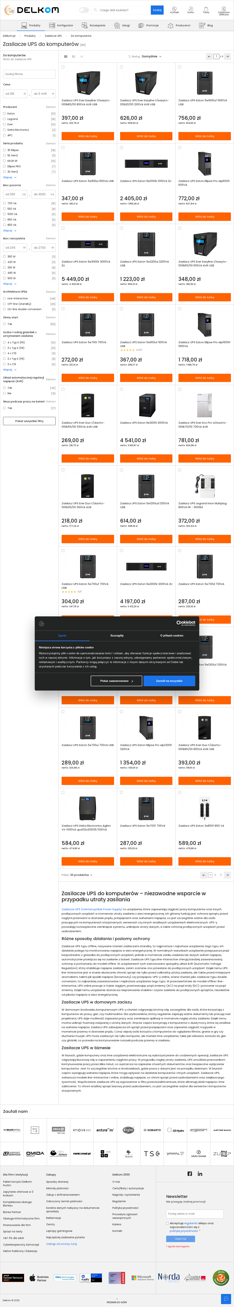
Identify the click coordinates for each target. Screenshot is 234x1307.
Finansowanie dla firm (17, 1225)
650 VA (11, 219)
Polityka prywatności (125, 1208)
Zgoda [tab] (62, 635)
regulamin (191, 1223)
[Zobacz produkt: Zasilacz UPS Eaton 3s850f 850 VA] (204, 808)
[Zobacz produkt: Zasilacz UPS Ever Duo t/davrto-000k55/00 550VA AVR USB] (88, 405)
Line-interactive (17, 298)
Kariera (116, 1224)
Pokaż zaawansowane (114, 680)
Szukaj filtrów (14, 74)
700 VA (11, 203)
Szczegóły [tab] (117, 635)
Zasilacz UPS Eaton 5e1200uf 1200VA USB (202, 666)
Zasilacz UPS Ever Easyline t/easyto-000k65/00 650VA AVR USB (202, 263)
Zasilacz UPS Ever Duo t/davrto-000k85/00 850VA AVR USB (199, 747)
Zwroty (50, 1224)
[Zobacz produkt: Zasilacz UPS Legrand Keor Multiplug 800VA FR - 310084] (204, 486)
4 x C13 (11, 353)
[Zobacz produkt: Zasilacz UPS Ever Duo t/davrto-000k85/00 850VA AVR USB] (204, 728)
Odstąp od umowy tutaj (61, 1244)
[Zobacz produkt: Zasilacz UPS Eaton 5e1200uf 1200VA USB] (204, 647)
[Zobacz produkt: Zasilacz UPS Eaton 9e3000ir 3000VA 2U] (88, 244)
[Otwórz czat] (226, 1299)
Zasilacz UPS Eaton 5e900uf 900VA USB (143, 344)
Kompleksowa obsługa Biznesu (17, 1204)
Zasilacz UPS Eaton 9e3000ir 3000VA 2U (86, 263)
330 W (11, 267)
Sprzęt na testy (12, 1231)
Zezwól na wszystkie (169, 680)
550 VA (11, 209)
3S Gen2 (12, 172)
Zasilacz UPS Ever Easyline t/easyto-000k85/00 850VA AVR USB (86, 102)
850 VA (11, 225)
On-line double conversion (24, 309)
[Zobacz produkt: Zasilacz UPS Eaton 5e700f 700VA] (146, 808)
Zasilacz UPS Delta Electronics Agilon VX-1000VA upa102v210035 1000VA (86, 827)
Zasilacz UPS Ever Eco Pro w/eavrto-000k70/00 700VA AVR (202, 424)
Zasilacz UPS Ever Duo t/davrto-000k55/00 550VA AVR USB (83, 424)
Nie (9, 393)
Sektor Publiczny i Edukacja (20, 1251)
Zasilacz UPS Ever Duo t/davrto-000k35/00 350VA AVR (83, 505)
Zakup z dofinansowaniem (63, 1195)
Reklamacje (53, 1218)
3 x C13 (11, 364)
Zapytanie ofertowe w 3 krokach (18, 1193)
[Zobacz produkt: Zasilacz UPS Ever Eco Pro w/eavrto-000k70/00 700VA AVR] (204, 405)
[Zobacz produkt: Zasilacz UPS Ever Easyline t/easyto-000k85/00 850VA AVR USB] (88, 83)
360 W (11, 256)
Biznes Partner (12, 1212)
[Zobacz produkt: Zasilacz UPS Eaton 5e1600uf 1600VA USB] (204, 83)
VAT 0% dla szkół (13, 1238)
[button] (174, 13)
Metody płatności (57, 1188)
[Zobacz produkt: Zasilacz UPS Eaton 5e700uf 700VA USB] (88, 567)
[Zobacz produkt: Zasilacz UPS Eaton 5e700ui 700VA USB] (88, 728)
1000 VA (12, 214)
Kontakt (117, 1231)
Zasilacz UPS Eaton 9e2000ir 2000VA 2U (146, 584)
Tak (9, 324)
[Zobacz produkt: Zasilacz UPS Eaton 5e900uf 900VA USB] (146, 325)
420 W (11, 262)
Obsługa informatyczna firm (21, 1218)
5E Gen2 (12, 155)
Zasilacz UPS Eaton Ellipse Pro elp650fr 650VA (204, 183)
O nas (116, 1182)
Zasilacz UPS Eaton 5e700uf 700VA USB (85, 586)
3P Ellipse (13, 150)
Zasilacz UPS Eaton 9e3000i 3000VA (144, 423)
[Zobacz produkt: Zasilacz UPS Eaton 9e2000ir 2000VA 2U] (146, 567)
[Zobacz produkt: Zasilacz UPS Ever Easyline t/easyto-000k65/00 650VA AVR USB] (204, 244)
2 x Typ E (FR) (15, 359)
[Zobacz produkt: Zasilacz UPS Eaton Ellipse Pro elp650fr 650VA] (204, 164)
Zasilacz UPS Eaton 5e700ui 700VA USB (88, 745)
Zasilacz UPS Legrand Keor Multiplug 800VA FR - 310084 (202, 505)
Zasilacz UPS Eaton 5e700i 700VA (84, 342)
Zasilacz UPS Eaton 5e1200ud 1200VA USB (144, 505)
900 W (11, 278)
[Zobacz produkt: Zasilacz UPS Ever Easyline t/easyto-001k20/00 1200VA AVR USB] (146, 83)
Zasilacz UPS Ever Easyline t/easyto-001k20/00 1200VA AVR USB (144, 102)
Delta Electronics (18, 130)
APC (10, 135)
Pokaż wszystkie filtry (29, 421)
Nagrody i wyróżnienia (126, 1195)
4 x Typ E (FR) (16, 342)
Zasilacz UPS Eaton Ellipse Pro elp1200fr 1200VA (146, 747)
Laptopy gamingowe (59, 1231)
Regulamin (119, 1201)
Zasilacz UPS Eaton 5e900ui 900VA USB (88, 181)
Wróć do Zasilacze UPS (17, 59)
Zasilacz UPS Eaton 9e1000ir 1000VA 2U (145, 181)
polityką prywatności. (184, 1231)
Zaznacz (51, 106)
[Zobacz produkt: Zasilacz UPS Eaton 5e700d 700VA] (204, 567)
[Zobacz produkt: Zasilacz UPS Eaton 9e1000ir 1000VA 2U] (146, 164)
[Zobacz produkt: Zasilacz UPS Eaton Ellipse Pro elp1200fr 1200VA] (146, 728)
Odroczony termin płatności (64, 1201)
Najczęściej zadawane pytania (65, 1237)
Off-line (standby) (19, 304)
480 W (11, 273)
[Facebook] (190, 1174)
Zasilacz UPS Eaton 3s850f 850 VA (201, 826)
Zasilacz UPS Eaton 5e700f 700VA (142, 826)
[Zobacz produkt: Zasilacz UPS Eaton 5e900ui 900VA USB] (88, 164)
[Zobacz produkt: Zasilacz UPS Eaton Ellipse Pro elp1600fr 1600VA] (204, 325)
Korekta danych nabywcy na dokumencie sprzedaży (72, 1209)
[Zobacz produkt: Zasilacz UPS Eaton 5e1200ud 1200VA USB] (146, 486)
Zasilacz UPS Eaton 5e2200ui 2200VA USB (144, 263)
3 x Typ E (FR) (15, 348)
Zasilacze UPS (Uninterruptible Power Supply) (92, 909)
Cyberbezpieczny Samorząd (21, 1244)
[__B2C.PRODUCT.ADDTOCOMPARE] (63, 67)
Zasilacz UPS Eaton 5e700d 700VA (201, 584)
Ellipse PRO (14, 166)
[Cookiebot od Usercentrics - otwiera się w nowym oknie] (179, 623)
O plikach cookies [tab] (171, 635)
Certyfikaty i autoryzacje (128, 1188)
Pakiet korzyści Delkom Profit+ (17, 1183)
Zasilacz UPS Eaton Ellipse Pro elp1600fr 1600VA (204, 344)
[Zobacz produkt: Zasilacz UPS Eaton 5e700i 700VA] (88, 325)
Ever (10, 124)
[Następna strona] (227, 56)
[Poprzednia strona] (209, 56)
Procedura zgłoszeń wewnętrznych (124, 1216)
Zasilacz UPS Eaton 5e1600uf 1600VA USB (202, 102)
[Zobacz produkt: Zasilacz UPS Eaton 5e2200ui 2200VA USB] (146, 244)
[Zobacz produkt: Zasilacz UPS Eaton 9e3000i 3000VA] (146, 405)
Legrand (12, 119)
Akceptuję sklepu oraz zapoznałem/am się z (192, 1227)
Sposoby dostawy (57, 1182)
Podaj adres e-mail (181, 1214)
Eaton (11, 113)
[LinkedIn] (200, 1174)
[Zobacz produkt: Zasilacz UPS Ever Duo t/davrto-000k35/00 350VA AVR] (88, 486)
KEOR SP (12, 161)
